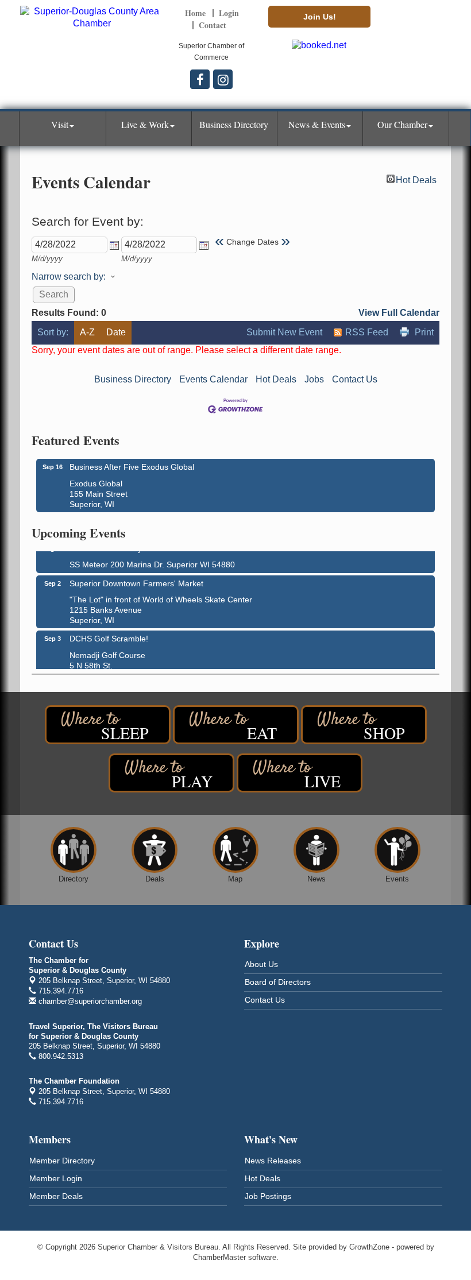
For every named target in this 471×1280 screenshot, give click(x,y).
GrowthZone (369, 1247)
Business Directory (233, 124)
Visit (59, 124)
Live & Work (145, 124)
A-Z (87, 332)
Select (114, 245)
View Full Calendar (398, 313)
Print (424, 332)
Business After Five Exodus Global (132, 466)
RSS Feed (366, 332)
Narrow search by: (69, 276)
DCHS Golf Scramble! (109, 634)
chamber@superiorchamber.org (89, 1001)
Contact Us (354, 379)
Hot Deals (416, 179)
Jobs (314, 379)
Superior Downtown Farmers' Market (136, 578)
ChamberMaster (219, 1257)
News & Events (316, 124)
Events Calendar (213, 379)
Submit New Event (284, 332)
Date (116, 332)
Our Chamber (402, 124)
